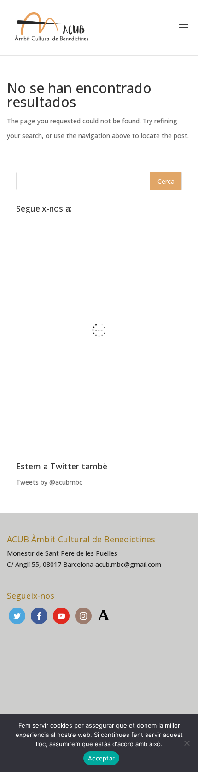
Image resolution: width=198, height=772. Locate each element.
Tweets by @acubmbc (49, 482)
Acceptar (101, 758)
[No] (186, 743)
